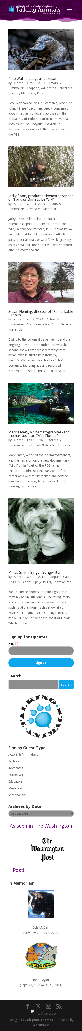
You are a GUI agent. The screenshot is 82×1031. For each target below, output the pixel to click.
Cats (46, 324)
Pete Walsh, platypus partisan (32, 78)
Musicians (25, 582)
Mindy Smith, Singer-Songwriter (34, 572)
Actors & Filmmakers (23, 754)
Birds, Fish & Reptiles (41, 445)
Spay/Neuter (42, 582)
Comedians (16, 774)
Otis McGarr (41, 927)
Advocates (48, 88)
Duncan (17, 83)
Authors (13, 761)
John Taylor (41, 980)
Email (13, 643)
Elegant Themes (40, 1020)
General (13, 93)
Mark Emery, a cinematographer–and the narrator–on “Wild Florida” (39, 434)
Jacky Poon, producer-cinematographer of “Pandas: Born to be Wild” (40, 197)
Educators (65, 88)
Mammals (28, 93)
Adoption (32, 88)
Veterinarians (17, 795)
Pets (40, 93)
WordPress (41, 1025)
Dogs (55, 324)
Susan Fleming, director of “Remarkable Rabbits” (40, 313)
